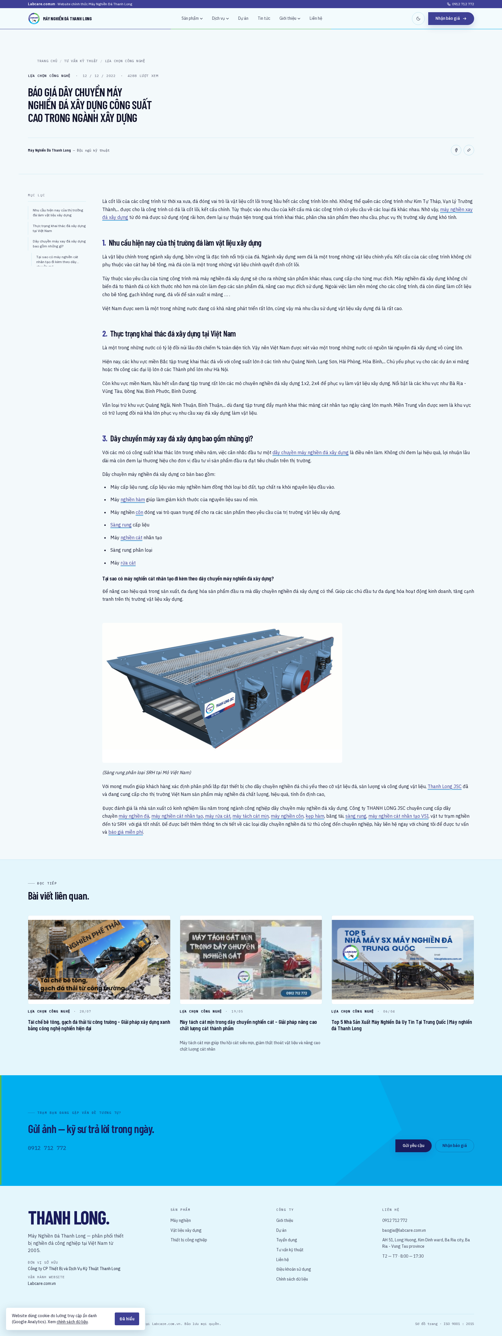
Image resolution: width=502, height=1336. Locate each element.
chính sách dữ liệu (72, 1321)
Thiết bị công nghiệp (189, 1240)
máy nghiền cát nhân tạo (177, 816)
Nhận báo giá (447, 18)
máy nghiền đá (134, 816)
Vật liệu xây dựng (186, 1230)
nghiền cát (131, 537)
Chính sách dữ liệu (292, 1279)
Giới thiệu (287, 18)
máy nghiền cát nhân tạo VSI (398, 816)
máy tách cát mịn (250, 816)
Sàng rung (121, 525)
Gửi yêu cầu (413, 1145)
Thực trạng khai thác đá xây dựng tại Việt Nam (59, 228)
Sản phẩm (190, 18)
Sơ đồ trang (426, 1323)
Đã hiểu (127, 1318)
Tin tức (264, 18)
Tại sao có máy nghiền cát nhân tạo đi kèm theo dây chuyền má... (57, 260)
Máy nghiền (181, 1220)
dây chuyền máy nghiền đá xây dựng (310, 452)
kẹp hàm (315, 816)
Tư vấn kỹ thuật (290, 1249)
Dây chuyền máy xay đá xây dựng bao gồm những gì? (59, 243)
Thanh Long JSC (445, 786)
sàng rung (355, 816)
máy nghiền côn (287, 816)
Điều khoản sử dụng (293, 1269)
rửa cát (128, 563)
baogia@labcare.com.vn (404, 1230)
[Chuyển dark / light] (418, 18)
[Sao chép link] (469, 150)
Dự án (243, 18)
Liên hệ (316, 18)
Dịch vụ (218, 18)
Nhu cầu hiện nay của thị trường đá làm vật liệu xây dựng (58, 212)
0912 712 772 (463, 4)
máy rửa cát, (217, 816)
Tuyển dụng (286, 1240)
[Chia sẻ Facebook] (456, 150)
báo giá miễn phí (125, 832)
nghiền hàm (133, 499)
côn (139, 512)
